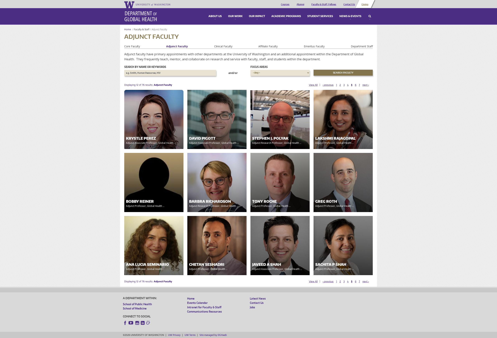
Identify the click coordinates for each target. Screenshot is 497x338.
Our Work (235, 16)
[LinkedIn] (142, 323)
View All (313, 84)
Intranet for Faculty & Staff (204, 307)
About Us (215, 16)
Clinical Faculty (223, 46)
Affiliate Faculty (268, 46)
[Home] (140, 16)
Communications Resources (204, 311)
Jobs (252, 307)
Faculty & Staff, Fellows (323, 4)
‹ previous (328, 84)
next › (365, 84)
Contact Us (349, 4)
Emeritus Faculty (314, 46)
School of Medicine (135, 308)
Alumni (300, 4)
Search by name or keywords (145, 66)
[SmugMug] (148, 323)
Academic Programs (286, 16)
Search (370, 16)
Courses (285, 4)
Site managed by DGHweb (213, 335)
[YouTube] (131, 323)
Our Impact (257, 16)
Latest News (258, 298)
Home (127, 29)
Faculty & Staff (141, 29)
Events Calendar (197, 302)
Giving (364, 4)
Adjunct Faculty (177, 46)
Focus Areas (259, 66)
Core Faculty (132, 46)
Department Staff (362, 46)
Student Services (320, 16)
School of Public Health (137, 304)
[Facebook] (125, 323)
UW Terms (190, 335)
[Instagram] (137, 323)
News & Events (350, 16)
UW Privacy (174, 335)
